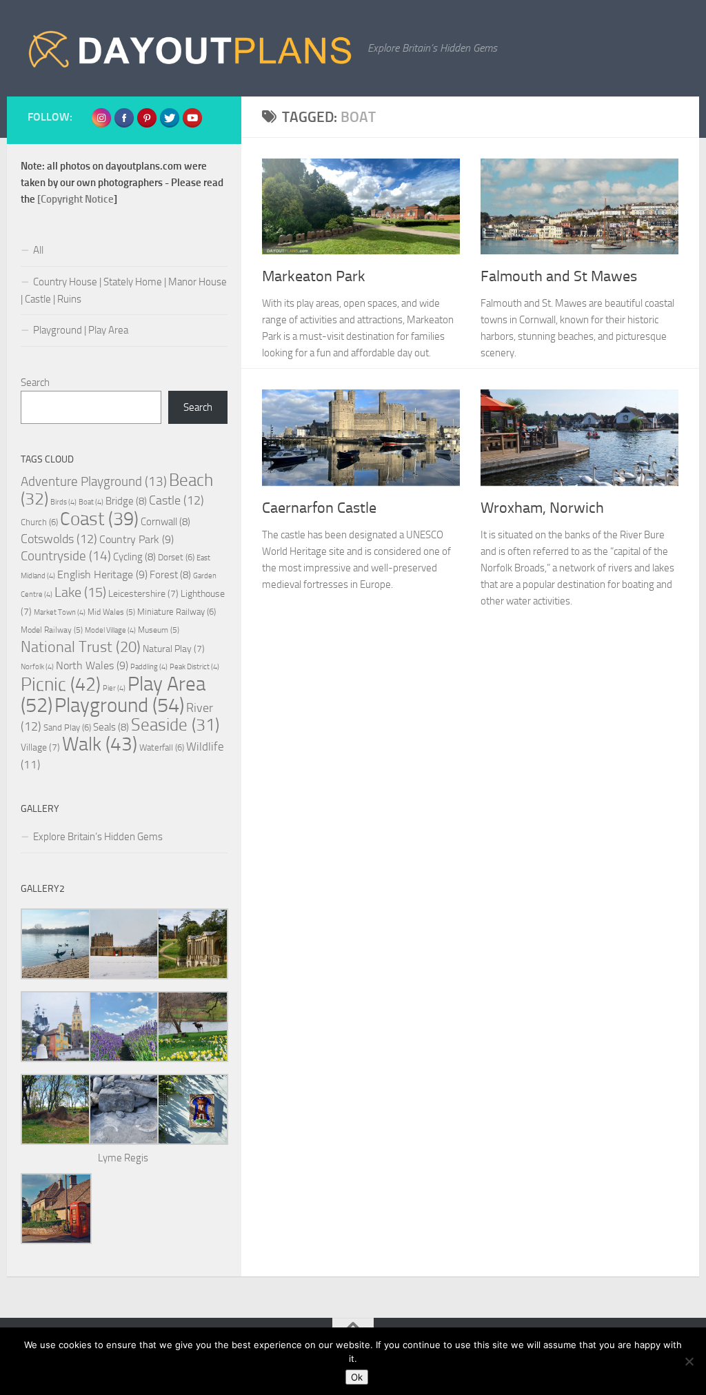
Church (39, 522)
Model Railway (52, 630)
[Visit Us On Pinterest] (146, 125)
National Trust (81, 647)
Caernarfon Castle (319, 508)
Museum (158, 630)
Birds (63, 502)
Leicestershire (143, 594)
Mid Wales (111, 612)
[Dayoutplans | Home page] (191, 48)
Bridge (126, 501)
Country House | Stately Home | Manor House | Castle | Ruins (124, 290)
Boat (91, 502)
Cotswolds (59, 539)
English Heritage (102, 574)
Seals (111, 727)
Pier (114, 688)
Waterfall (161, 747)
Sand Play (67, 727)
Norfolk (37, 666)
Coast (99, 519)
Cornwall (165, 522)
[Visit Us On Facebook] (123, 125)
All (38, 250)
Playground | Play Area (80, 330)
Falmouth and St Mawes (559, 276)
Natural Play (174, 649)
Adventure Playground (94, 481)
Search (35, 382)
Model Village (110, 630)
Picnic (61, 684)
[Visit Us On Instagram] (101, 125)
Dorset (176, 557)
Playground (119, 705)
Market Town (59, 612)
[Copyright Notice (75, 199)
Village (40, 747)
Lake (80, 592)
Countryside (66, 556)
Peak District (194, 666)
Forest (170, 575)
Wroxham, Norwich (542, 508)
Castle (176, 500)
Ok (357, 1377)
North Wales (92, 665)
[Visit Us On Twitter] (169, 125)
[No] (689, 1361)
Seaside (175, 725)
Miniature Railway (176, 612)
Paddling (149, 666)
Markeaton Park (313, 276)
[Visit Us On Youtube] (192, 125)
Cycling (134, 557)
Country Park (136, 539)
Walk (99, 744)
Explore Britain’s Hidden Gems (98, 837)
